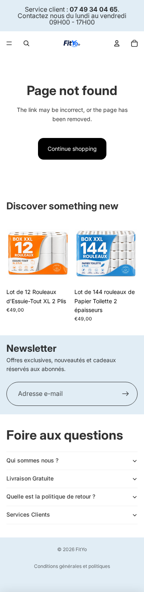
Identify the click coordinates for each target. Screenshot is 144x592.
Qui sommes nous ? (32, 460)
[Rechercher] (26, 43)
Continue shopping (72, 148)
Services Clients (28, 514)
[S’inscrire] (125, 393)
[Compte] (117, 43)
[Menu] (9, 43)
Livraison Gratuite (30, 478)
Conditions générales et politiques (72, 566)
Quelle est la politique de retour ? (50, 496)
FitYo (81, 549)
